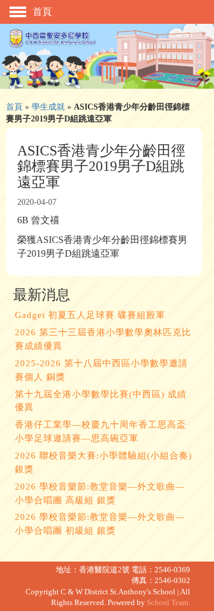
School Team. (168, 602)
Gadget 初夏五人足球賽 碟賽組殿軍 (90, 315)
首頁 (14, 106)
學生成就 (48, 106)
